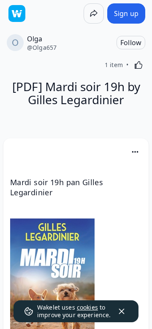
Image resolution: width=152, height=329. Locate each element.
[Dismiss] (121, 311)
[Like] (138, 65)
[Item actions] (135, 152)
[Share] (94, 13)
